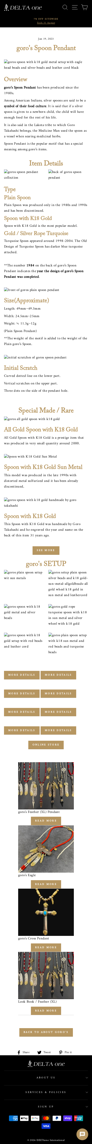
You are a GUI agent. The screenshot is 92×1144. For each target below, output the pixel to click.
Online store (46, 745)
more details (21, 675)
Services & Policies (45, 1092)
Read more (46, 821)
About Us (46, 1077)
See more (46, 550)
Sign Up (46, 1106)
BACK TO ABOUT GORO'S (46, 1032)
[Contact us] (82, 1134)
